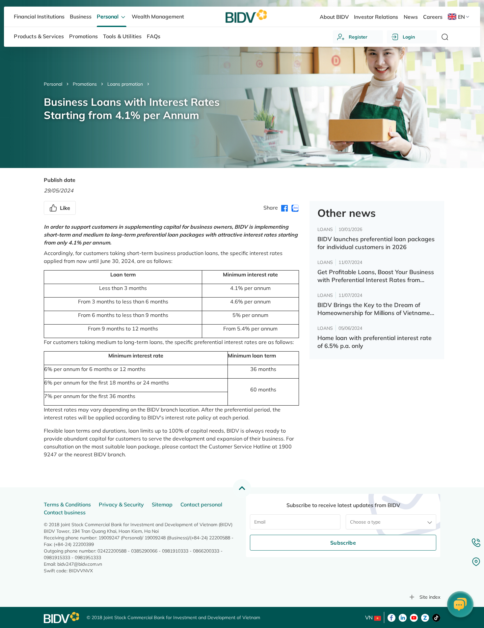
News (411, 17)
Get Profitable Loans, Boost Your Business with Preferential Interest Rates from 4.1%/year (375, 276)
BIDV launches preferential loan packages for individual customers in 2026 (376, 243)
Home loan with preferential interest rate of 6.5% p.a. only (374, 342)
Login (409, 37)
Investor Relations (376, 17)
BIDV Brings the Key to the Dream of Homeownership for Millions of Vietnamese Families (376, 309)
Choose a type (365, 522)
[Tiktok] (436, 617)
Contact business (65, 512)
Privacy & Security (121, 504)
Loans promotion (125, 84)
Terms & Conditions (67, 504)
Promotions (85, 84)
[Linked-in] (403, 617)
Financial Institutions (39, 16)
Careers (433, 17)
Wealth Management (158, 16)
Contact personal (201, 504)
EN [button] (461, 17)
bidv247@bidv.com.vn (79, 564)
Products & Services (39, 36)
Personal (53, 84)
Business (81, 16)
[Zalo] (425, 617)
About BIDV (334, 17)
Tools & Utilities (122, 36)
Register (358, 37)
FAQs (153, 36)
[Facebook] (391, 617)
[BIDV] (62, 617)
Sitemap (162, 504)
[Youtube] (414, 617)
